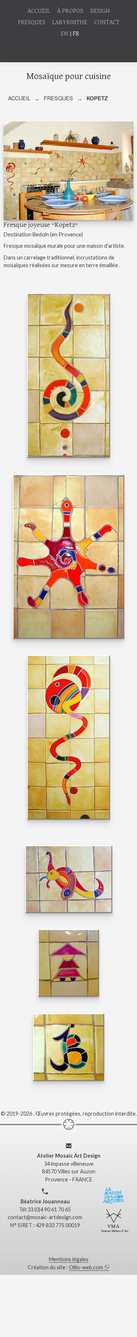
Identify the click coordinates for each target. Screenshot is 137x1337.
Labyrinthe (69, 22)
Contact (106, 22)
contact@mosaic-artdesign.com (45, 1217)
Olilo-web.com (86, 1267)
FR (76, 34)
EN (64, 34)
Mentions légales (68, 1259)
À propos (70, 11)
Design (100, 11)
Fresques (31, 22)
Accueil (38, 11)
